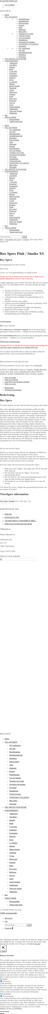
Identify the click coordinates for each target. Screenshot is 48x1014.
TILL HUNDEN (11, 17)
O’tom (11, 201)
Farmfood (13, 73)
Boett (11, 69)
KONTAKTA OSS (12, 517)
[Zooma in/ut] (1, 1011)
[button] (5, 11)
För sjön (22, 50)
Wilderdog (13, 113)
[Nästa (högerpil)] (3, 1013)
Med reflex (23, 32)
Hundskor (22, 55)
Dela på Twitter (10, 378)
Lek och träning (24, 38)
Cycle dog (13, 71)
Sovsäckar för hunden (27, 42)
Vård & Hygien (24, 36)
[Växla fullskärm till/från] (3, 1011)
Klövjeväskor (24, 23)
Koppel (21, 25)
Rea (6, 115)
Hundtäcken (23, 40)
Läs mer (37, 944)
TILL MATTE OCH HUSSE (15, 59)
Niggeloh (12, 88)
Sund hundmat (14, 107)
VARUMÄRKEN (11, 61)
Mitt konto (8, 918)
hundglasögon (19, 374)
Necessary (6, 981)
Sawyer (12, 103)
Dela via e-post (10, 384)
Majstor (12, 84)
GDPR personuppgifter (8, 913)
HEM (7, 15)
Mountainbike (14, 119)
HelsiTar (12, 78)
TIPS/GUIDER (10, 117)
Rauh (11, 96)
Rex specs (13, 99)
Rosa (11, 372)
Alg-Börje (13, 65)
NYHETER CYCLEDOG (29, 44)
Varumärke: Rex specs (13, 240)
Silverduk (22, 46)
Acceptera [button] (30, 944)
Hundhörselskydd (25, 53)
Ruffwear (12, 101)
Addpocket (13, 63)
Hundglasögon (24, 19)
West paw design (15, 111)
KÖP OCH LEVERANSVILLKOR (18, 524)
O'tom (11, 90)
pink (27, 374)
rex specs (33, 374)
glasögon (3, 374)
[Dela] (6, 1011)
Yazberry (40, 374)
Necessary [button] (4, 979)
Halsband (22, 30)
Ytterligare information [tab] (13, 390)
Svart (16, 372)
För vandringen (24, 48)
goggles (10, 374)
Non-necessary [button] (5, 994)
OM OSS (8, 514)
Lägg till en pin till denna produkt (17, 382)
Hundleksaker (24, 21)
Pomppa (12, 94)
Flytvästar (22, 57)
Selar (20, 27)
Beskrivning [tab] (9, 388)
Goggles (26, 240)
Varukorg (9, 928)
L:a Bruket (13, 82)
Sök (24, 237)
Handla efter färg (40, 369)
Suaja (11, 105)
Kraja (11, 80)
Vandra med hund (15, 122)
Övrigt (2, 372)
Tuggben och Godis (26, 34)
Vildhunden (13, 109)
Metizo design (14, 86)
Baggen (12, 67)
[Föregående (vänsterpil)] (1, 1013)
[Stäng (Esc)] (8, 1011)
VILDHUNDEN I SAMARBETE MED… (21, 521)
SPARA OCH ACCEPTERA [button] (11, 1009)
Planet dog (13, 92)
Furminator (13, 76)
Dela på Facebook (11, 380)
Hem (2, 240)
